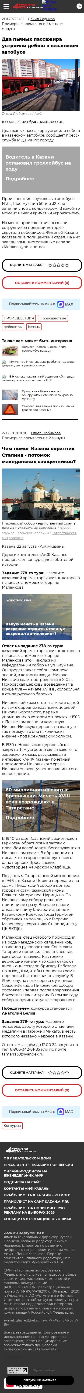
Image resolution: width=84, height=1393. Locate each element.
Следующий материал (40, 1380)
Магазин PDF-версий (52, 1165)
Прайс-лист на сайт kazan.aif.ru (37, 1201)
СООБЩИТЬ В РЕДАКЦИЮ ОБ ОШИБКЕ (39, 1219)
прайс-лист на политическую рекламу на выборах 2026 (34, 1210)
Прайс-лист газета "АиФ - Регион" (37, 1195)
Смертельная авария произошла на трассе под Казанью (48, 408)
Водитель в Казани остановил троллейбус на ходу (38, 163)
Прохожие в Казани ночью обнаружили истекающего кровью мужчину (47, 395)
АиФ (38, 114)
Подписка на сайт (22, 1182)
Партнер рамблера (44, 1370)
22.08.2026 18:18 (14, 433)
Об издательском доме (27, 1158)
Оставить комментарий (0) (42, 283)
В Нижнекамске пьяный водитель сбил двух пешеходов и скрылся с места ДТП (38, 378)
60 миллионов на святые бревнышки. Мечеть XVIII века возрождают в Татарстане (38, 799)
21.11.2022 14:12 (13, 19)
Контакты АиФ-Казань (26, 1189)
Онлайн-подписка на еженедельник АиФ (25, 1173)
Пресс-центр (16, 1165)
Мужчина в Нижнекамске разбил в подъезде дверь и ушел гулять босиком (38, 363)
